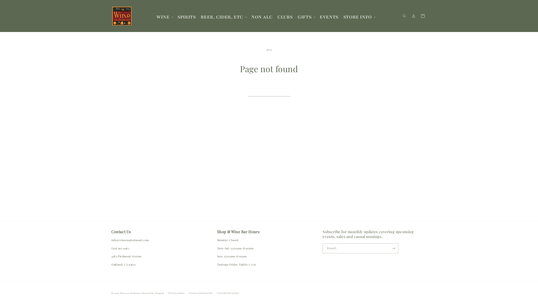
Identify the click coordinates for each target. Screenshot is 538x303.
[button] (164, 17)
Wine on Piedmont (131, 293)
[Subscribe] (393, 248)
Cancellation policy (228, 293)
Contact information (201, 293)
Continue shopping (269, 90)
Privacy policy (176, 293)
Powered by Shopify (153, 293)
